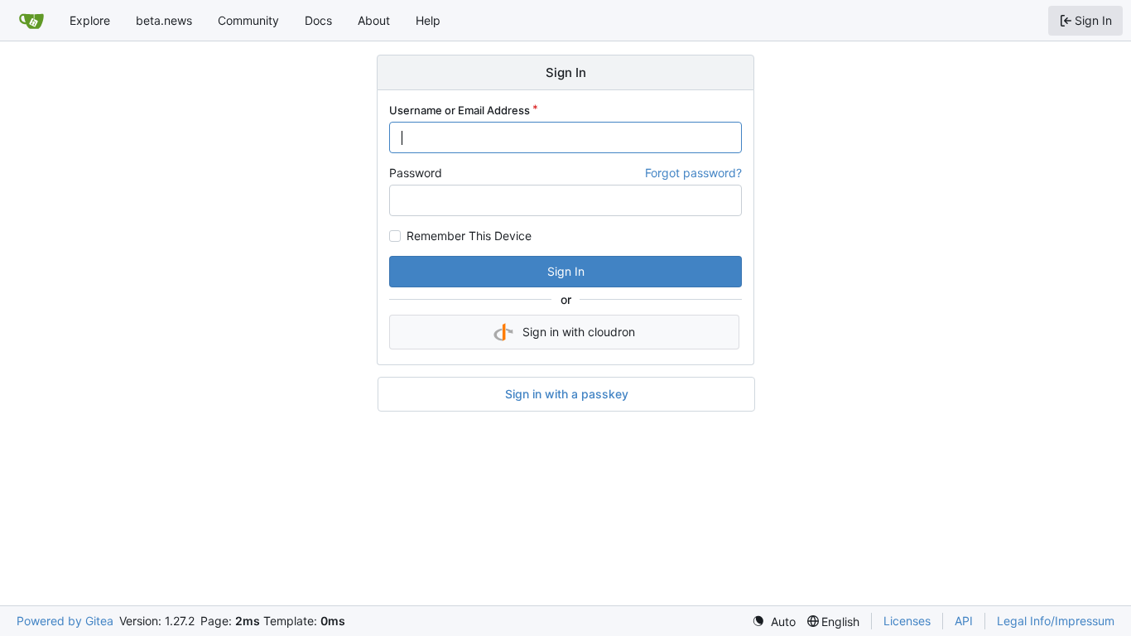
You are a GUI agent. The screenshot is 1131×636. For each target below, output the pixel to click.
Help (428, 20)
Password (415, 173)
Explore (90, 20)
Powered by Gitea (65, 621)
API (964, 621)
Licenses (907, 621)
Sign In (566, 271)
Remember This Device (469, 236)
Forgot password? (693, 173)
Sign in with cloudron (578, 332)
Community (248, 20)
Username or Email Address (459, 110)
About (374, 20)
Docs (318, 20)
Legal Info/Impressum (1055, 621)
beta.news (164, 20)
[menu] (774, 621)
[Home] (31, 21)
